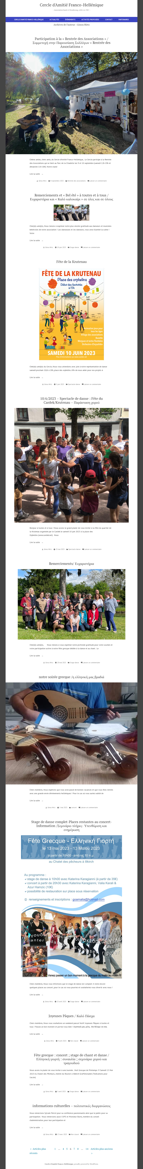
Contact (109, 19)
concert (74, 807)
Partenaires (124, 19)
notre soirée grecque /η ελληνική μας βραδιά (71, 677)
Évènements (70, 19)
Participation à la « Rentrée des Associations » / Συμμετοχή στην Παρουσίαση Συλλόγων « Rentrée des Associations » (71, 42)
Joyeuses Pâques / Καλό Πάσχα (72, 1016)
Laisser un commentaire (98, 181)
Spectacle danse (74, 384)
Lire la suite (41, 174)
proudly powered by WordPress (86, 1164)
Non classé (74, 1041)
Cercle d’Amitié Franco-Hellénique (29, 19)
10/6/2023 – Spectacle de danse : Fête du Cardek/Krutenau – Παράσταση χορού (71, 400)
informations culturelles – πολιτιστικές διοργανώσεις (71, 1105)
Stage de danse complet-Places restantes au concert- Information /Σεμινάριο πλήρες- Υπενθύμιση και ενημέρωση (71, 825)
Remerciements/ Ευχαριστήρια (71, 563)
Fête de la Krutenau (71, 261)
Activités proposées (90, 19)
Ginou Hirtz (42, 181)
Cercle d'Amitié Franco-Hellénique (71, 5)
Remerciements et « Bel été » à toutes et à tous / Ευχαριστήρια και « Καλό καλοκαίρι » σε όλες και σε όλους (71, 197)
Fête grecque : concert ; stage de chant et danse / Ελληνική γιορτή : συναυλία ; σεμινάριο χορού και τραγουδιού (71, 1059)
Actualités (54, 19)
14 (87, 1148)
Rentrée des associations (77, 181)
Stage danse (74, 247)
